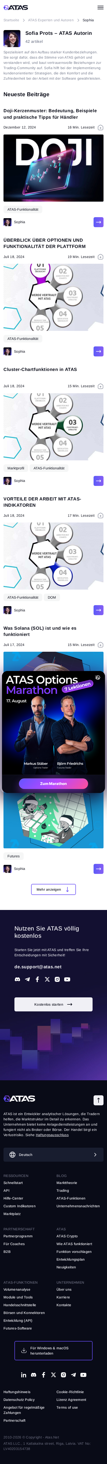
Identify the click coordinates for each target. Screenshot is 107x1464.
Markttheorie (66, 1183)
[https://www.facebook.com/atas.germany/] (37, 979)
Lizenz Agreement (71, 1400)
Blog (61, 1176)
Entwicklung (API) (18, 1320)
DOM (52, 597)
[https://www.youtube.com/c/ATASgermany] (67, 979)
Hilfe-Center (13, 1198)
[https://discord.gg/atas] (17, 979)
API (6, 1190)
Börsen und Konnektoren (24, 1313)
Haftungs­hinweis (16, 1392)
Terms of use (67, 1407)
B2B (7, 1252)
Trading (62, 1190)
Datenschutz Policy (19, 1400)
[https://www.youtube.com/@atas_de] (83, 1375)
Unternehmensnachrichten (78, 1206)
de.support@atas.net (37, 966)
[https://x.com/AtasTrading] (47, 979)
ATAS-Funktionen (20, 1282)
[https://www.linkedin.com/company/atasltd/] (24, 1375)
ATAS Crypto (67, 1236)
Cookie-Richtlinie (70, 1392)
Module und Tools (18, 1297)
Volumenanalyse (16, 1289)
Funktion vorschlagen (74, 1252)
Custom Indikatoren (19, 1206)
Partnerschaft (14, 1420)
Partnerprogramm (18, 1236)
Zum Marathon (53, 783)
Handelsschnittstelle (19, 1305)
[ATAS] (15, 7)
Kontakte (63, 1305)
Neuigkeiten (66, 1267)
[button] (53, 889)
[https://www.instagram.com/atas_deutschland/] (57, 979)
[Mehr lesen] (99, 222)
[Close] (97, 677)
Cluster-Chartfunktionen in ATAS (40, 369)
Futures (13, 856)
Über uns (63, 1289)
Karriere (63, 1297)
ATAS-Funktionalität (22, 209)
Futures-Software (17, 1328)
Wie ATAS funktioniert (74, 1244)
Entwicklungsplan (70, 1259)
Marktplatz (12, 1214)
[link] (53, 1004)
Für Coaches (14, 1244)
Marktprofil (15, 468)
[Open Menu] (101, 8)
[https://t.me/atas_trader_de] (27, 979)
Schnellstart (13, 1183)
